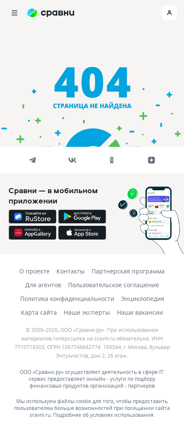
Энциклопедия (142, 298)
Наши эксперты (87, 312)
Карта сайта (39, 312)
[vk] (72, 160)
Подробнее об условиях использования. (104, 414)
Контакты (70, 271)
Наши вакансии (140, 312)
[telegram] (32, 160)
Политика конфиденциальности (67, 298)
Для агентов (43, 285)
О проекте (34, 271)
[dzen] (151, 160)
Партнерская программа (128, 271)
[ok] (111, 160)
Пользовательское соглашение (113, 285)
